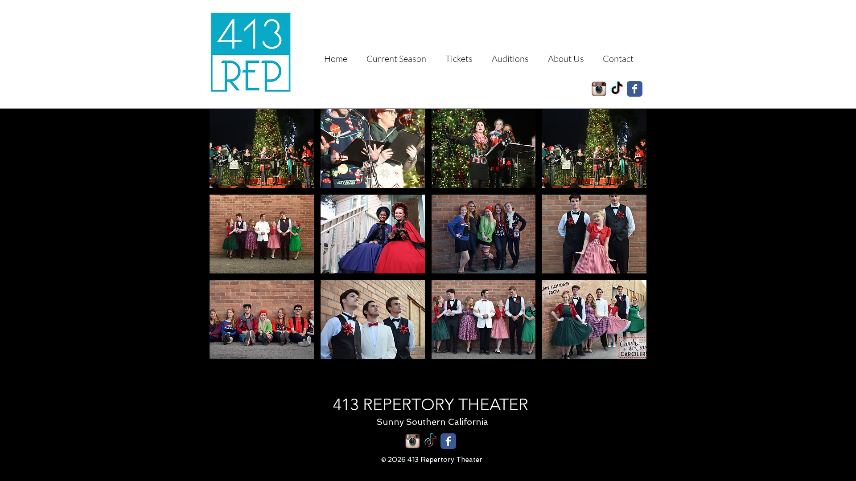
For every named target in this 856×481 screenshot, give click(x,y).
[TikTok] (617, 89)
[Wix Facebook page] (634, 89)
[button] (262, 148)
